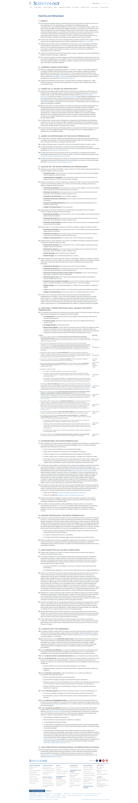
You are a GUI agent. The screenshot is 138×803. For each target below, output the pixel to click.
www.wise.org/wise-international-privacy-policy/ (71, 495)
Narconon (64, 795)
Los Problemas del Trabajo (48, 770)
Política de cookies (93, 799)
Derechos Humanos (87, 777)
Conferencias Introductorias (62, 771)
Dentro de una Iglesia (33, 779)
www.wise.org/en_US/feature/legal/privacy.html (59, 162)
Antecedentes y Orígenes (34, 774)
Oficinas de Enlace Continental (69, 96)
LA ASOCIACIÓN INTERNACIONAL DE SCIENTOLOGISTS (39, 795)
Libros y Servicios (94, 7)
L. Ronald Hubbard (38, 7)
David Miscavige (67, 793)
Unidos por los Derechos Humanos (91, 795)
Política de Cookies (89, 41)
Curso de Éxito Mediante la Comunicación (48, 785)
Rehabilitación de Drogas (88, 773)
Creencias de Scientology (34, 770)
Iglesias (55, 7)
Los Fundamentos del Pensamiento (47, 773)
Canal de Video (32, 783)
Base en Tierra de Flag (74, 781)
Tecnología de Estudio (88, 769)
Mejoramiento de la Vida (48, 783)
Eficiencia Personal (47, 780)
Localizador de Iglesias (74, 773)
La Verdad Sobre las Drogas (89, 775)
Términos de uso (101, 799)
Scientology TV (97, 3)
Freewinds (72, 783)
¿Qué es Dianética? (33, 772)
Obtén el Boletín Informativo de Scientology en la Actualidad (102, 785)
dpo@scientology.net (59, 76)
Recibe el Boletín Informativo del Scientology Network (102, 780)
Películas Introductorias (61, 773)
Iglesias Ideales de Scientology (74, 776)
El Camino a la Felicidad (88, 767)
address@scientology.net (68, 78)
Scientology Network (48, 793)
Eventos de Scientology (61, 781)
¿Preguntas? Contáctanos (100, 768)
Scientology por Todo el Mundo (75, 770)
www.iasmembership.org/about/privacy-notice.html (56, 156)
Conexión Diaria (74, 765)
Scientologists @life (74, 767)
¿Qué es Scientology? (47, 7)
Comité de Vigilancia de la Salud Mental (88, 780)
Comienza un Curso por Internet (78, 793)
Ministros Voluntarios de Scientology (93, 793)
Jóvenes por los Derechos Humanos (36, 797)
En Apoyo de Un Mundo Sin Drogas (75, 795)
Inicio (31, 7)
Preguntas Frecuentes (85, 7)
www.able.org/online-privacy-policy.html (58, 150)
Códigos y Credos (33, 777)
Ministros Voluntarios (87, 783)
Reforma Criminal (87, 771)
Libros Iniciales (59, 767)
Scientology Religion (58, 793)
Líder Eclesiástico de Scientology (60, 784)
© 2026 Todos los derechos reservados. (43, 799)
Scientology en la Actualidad (65, 7)
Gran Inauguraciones (60, 779)
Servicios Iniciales (47, 777)
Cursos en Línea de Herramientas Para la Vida (48, 767)
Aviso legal (107, 799)
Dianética (40, 793)
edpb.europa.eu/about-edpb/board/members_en (56, 742)
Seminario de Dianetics (48, 778)
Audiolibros (58, 769)
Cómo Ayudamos (75, 7)
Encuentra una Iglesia (102, 774)
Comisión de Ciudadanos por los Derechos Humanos (55, 797)
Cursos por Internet (104, 7)
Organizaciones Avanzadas (75, 779)
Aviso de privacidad (85, 799)
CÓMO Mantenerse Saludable (88, 786)
